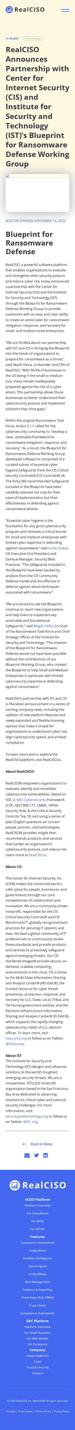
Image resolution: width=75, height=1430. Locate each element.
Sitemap (10, 1411)
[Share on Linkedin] (45, 1155)
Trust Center (25, 1411)
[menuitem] (37, 1214)
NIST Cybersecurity (31, 799)
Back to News (41, 1144)
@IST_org (30, 1121)
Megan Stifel (43, 626)
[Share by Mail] (27, 1155)
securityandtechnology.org (27, 1116)
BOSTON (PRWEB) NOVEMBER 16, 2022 (36, 220)
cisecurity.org (16, 1038)
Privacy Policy (61, 1411)
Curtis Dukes (58, 548)
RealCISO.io (37, 855)
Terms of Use (43, 1411)
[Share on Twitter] (36, 1155)
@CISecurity (15, 1044)
